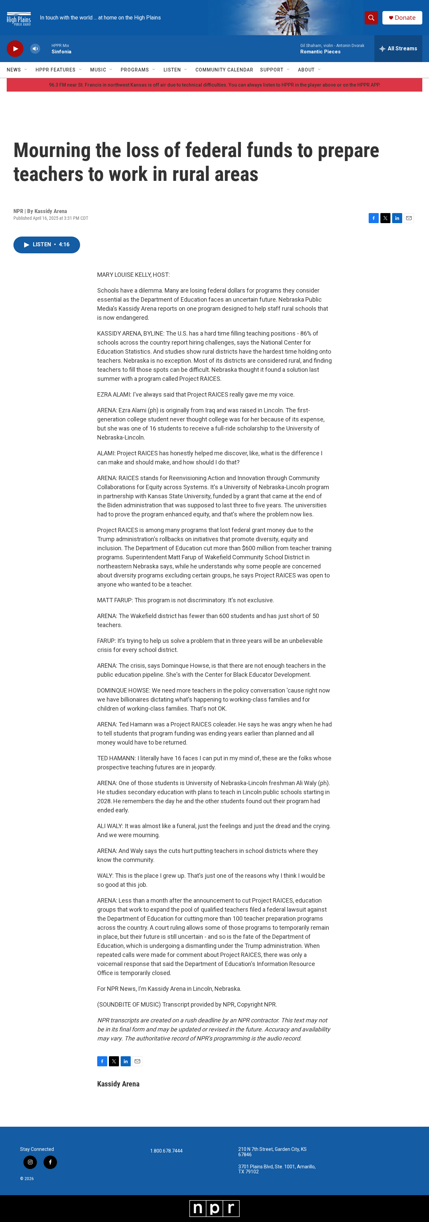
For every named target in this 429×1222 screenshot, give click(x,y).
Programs (135, 69)
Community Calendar (224, 69)
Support (272, 69)
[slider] (46, 48)
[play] (15, 49)
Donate (405, 17)
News (14, 69)
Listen (172, 69)
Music (98, 69)
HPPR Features (56, 69)
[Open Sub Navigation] (26, 69)
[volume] (35, 48)
